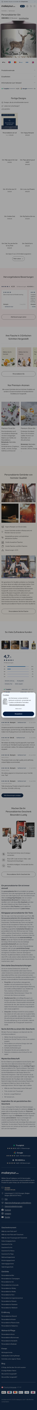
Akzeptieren (18, 714)
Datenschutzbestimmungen (17, 704)
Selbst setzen (18, 708)
